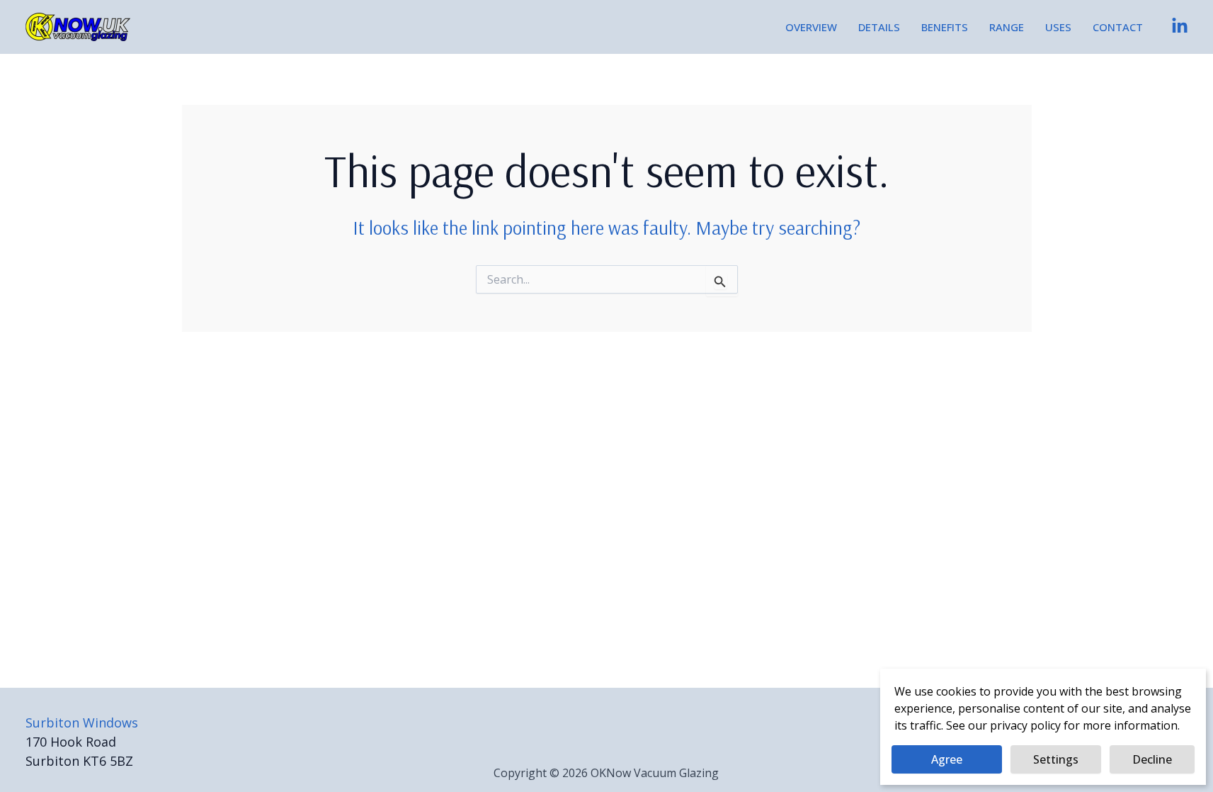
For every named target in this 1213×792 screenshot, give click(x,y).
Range (1006, 27)
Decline (1152, 759)
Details (879, 27)
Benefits (944, 27)
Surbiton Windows (81, 722)
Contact (1118, 27)
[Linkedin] (1179, 26)
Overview (811, 27)
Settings (1055, 759)
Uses (1058, 27)
